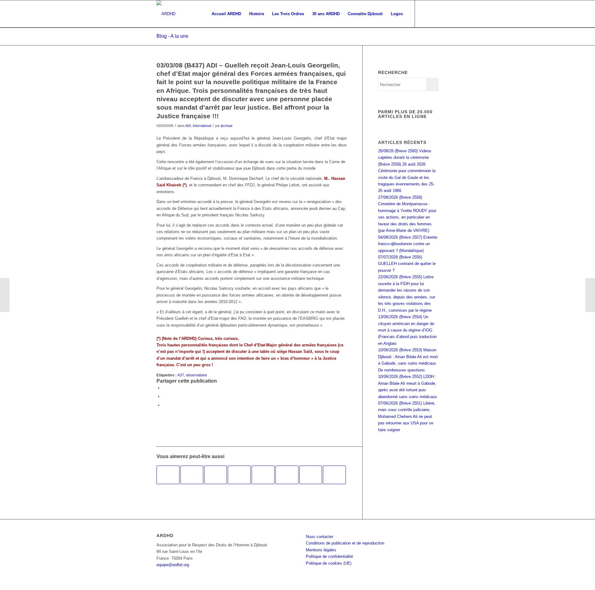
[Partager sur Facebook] (164, 388)
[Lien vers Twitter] (434, 13)
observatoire (196, 375)
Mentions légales (321, 550)
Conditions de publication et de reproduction (345, 543)
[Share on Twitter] (164, 405)
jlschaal (226, 126)
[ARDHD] (165, 14)
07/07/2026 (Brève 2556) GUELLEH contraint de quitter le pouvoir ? (407, 264)
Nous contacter (319, 536)
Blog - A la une (172, 36)
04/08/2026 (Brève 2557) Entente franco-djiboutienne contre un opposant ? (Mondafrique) (407, 244)
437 (181, 375)
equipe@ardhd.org (172, 564)
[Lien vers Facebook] (424, 13)
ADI (188, 126)
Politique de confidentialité (329, 556)
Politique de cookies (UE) (328, 563)
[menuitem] (226, 14)
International (202, 126)
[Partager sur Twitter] (164, 396)
